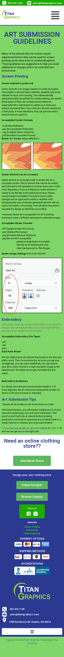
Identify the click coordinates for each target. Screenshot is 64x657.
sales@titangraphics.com (47, 3)
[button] (55, 15)
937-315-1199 (15, 3)
